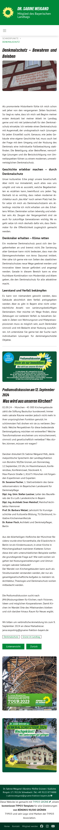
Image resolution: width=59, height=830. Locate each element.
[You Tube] (53, 826)
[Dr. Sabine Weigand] (8, 12)
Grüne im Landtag (31, 636)
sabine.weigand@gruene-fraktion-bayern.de (28, 795)
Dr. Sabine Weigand (32, 8)
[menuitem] (7, 826)
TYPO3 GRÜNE (41, 801)
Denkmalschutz (11, 41)
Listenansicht (13, 646)
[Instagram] (47, 826)
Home (7, 826)
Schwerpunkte (10, 38)
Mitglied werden (30, 826)
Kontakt (16, 826)
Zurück (34, 646)
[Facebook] (42, 826)
